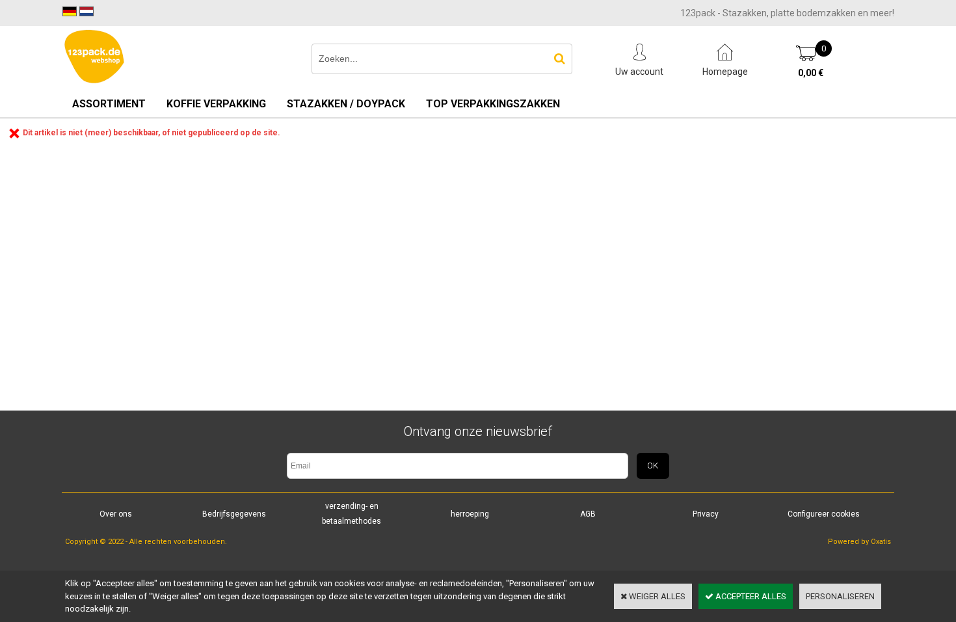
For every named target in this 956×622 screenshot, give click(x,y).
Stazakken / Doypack (346, 104)
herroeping (470, 514)
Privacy (706, 514)
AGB (588, 514)
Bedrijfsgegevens (234, 514)
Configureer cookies (824, 514)
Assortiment (109, 104)
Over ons (116, 514)
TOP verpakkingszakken (493, 104)
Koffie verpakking (216, 104)
